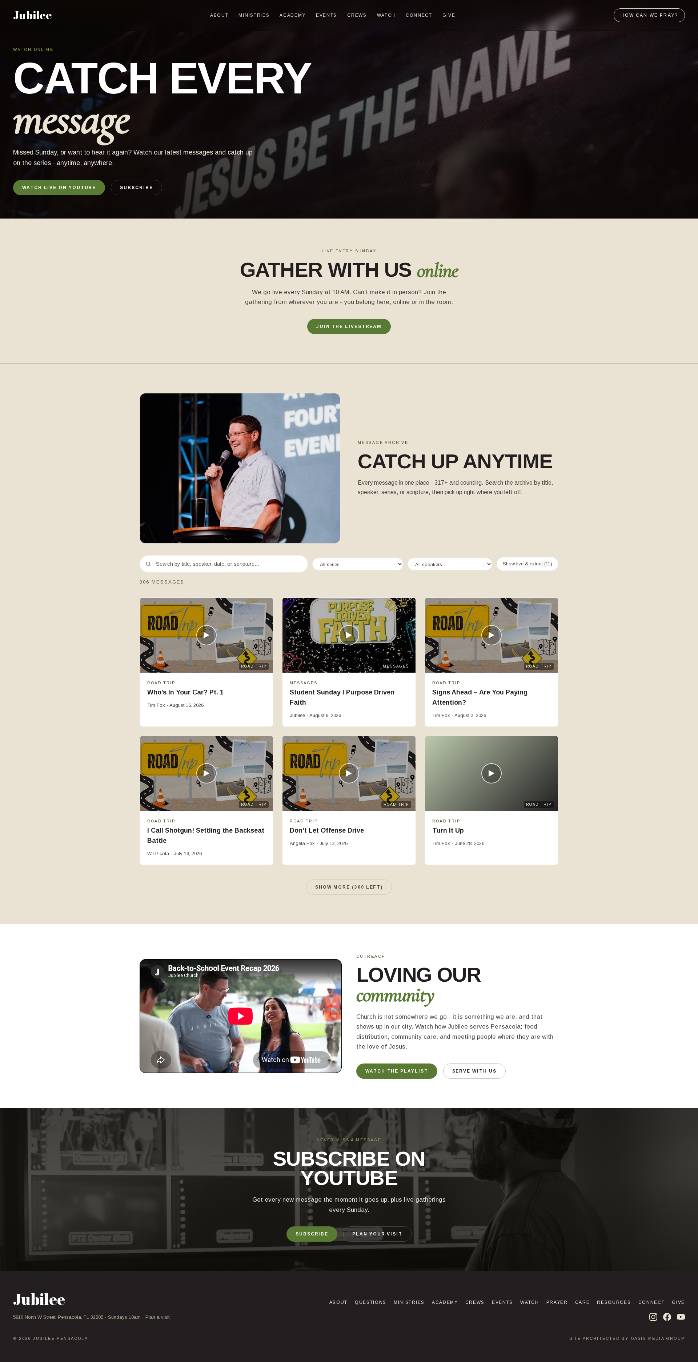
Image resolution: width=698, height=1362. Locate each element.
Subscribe (136, 187)
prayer (557, 1302)
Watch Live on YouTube (59, 187)
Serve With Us (474, 1071)
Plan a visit (157, 1317)
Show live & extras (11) (527, 563)
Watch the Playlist (396, 1071)
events (326, 15)
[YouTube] (681, 1317)
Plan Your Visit (377, 1234)
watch (386, 15)
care (582, 1302)
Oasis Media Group (658, 1338)
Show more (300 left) (349, 887)
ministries (253, 15)
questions (370, 1302)
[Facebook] (667, 1317)
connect (419, 15)
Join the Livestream (349, 326)
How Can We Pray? (649, 15)
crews (356, 15)
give (449, 15)
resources (614, 1302)
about (219, 15)
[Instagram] (653, 1317)
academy (293, 15)
